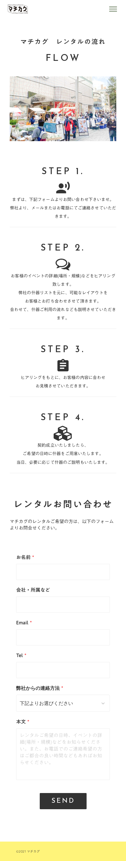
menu (113, 9)
